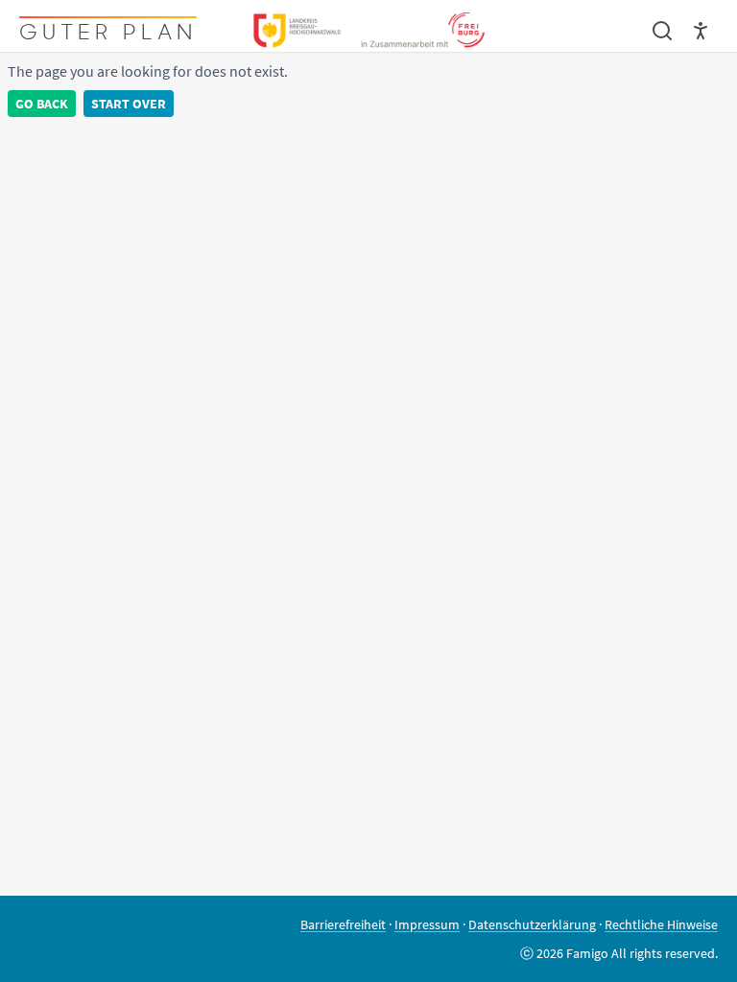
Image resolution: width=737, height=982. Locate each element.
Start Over (128, 103)
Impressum (427, 924)
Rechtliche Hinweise (661, 924)
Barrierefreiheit (343, 924)
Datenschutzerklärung (532, 924)
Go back (41, 103)
